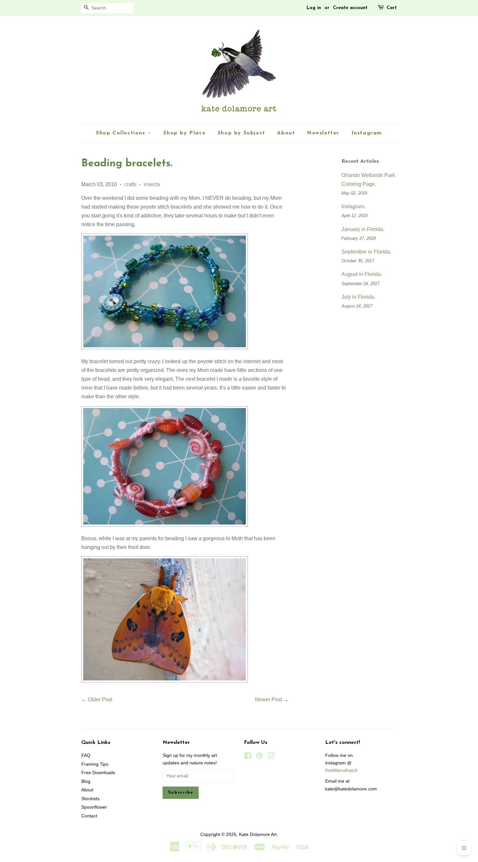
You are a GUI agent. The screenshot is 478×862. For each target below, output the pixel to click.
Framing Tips (94, 764)
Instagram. (353, 206)
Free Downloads (98, 772)
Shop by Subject (241, 133)
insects (152, 184)
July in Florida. (358, 297)
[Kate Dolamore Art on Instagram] (271, 757)
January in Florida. (362, 229)
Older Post (100, 699)
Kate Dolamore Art (258, 834)
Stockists (90, 798)
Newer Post (268, 699)
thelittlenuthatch (341, 770)
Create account (350, 8)
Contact (89, 816)
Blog (85, 781)
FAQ (85, 755)
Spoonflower (94, 807)
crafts (130, 184)
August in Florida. (361, 274)
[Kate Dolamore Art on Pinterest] (259, 757)
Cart (392, 8)
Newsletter (323, 133)
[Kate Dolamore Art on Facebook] (247, 757)
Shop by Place (184, 133)
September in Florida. (366, 251)
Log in (314, 8)
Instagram (367, 133)
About (286, 133)
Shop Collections (121, 133)
